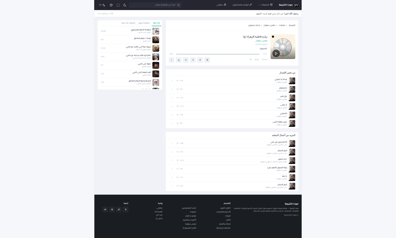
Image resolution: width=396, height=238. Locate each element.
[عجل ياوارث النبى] (171, 60)
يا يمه (284, 176)
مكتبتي (159, 208)
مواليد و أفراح (190, 216)
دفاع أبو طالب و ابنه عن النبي (138, 55)
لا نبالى (283, 105)
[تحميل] (178, 60)
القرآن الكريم (225, 208)
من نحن (159, 214)
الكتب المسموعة (189, 228)
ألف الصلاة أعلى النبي (141, 72)
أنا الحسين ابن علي (279, 142)
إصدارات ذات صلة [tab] (128, 23)
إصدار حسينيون (254, 25)
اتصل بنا (159, 218)
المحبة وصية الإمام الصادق (140, 81)
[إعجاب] (177, 81)
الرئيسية (292, 25)
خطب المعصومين (189, 208)
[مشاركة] (207, 60)
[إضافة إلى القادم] (193, 60)
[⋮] (172, 81)
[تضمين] (186, 60)
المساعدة (158, 211)
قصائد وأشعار (224, 224)
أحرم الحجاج (282, 150)
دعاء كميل (282, 159)
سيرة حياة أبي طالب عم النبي (138, 47)
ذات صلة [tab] (156, 23)
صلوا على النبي (144, 64)
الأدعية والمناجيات (223, 212)
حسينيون (262, 49)
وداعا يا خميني (281, 79)
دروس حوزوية (190, 224)
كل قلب (283, 96)
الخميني (283, 113)
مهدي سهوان (269, 25)
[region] (130, 58)
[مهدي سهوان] (200, 60)
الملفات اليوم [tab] (144, 23)
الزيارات (227, 216)
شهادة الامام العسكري (141, 29)
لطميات (282, 25)
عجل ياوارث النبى (280, 122)
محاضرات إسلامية (223, 228)
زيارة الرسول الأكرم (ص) (277, 167)
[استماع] (276, 53)
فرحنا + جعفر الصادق (142, 38)
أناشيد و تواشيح (189, 220)
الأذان (228, 220)
